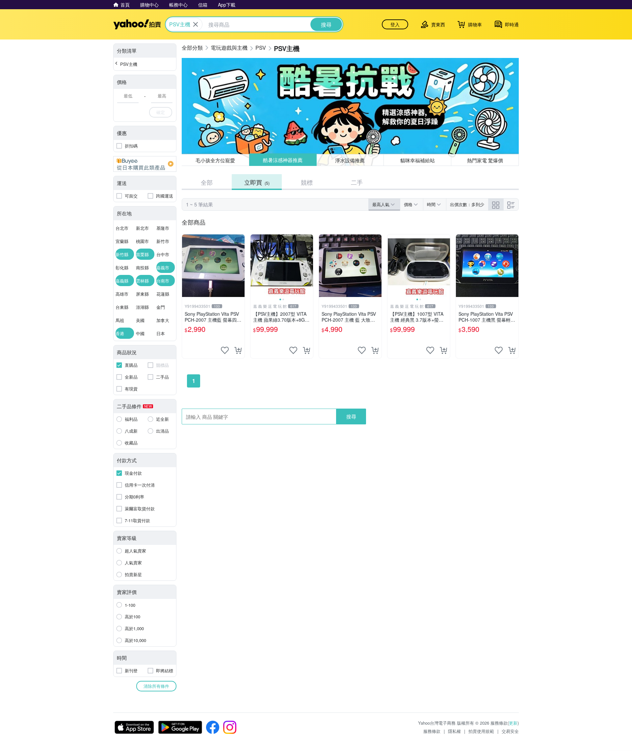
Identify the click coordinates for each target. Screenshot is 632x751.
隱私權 (454, 731)
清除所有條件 (156, 686)
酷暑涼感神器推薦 (283, 160)
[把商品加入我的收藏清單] (225, 350)
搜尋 (351, 416)
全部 (207, 182)
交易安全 (510, 731)
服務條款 (431, 731)
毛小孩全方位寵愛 (215, 160)
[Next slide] (308, 265)
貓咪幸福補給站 (417, 160)
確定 (160, 112)
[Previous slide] (254, 265)
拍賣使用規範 (481, 731)
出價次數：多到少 (467, 204)
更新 (513, 723)
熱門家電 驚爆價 (485, 160)
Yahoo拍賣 (137, 24)
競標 (307, 182)
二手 (357, 182)
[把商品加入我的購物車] (238, 350)
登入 (395, 24)
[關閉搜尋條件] (195, 24)
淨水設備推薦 (350, 159)
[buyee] (144, 164)
